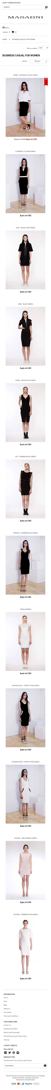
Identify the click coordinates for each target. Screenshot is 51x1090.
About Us (7, 1009)
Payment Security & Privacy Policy (15, 1036)
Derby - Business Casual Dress (25, 75)
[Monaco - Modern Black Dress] (25, 565)
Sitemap (6, 1040)
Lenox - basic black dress (25, 380)
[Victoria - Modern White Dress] (25, 946)
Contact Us (7, 1025)
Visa (13, 1084)
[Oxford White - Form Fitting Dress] (25, 794)
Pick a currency (32, 48)
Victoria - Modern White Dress (25, 914)
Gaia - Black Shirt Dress (25, 228)
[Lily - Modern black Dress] (25, 488)
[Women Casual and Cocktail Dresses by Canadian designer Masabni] (25, 17)
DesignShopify (30, 1080)
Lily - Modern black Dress (25, 456)
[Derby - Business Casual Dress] (25, 107)
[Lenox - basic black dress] (25, 412)
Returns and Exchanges (12, 1032)
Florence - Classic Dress (25, 151)
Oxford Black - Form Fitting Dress (25, 685)
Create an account (14, 2)
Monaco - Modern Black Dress (25, 533)
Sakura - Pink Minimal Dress (25, 838)
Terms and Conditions (11, 1016)
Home (4, 39)
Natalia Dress (25, 609)
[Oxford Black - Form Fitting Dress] (25, 717)
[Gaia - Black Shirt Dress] (25, 260)
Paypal (29, 1084)
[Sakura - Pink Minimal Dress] (25, 870)
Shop (5, 1001)
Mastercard (19, 1084)
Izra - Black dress (25, 304)
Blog (5, 1005)
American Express (23, 1084)
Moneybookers (36, 1084)
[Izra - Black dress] (25, 336)
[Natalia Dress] (25, 641)
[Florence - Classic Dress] (25, 183)
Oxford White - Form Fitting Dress (25, 762)
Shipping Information (11, 1029)
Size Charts (7, 1012)
